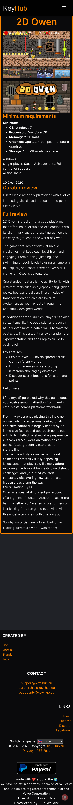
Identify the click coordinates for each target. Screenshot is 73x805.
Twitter (65, 721)
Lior (5, 645)
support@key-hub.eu (36, 683)
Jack (5, 659)
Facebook (63, 730)
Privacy (28, 751)
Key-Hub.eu (55, 746)
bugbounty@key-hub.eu (36, 692)
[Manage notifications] (65, 797)
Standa (7, 654)
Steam (66, 716)
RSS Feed (43, 751)
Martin (7, 650)
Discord (65, 725)
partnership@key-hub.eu (36, 688)
